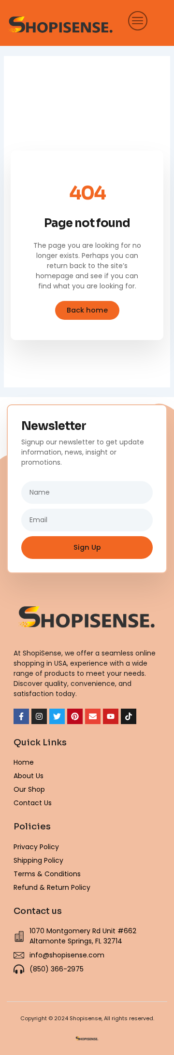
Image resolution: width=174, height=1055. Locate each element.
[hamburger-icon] (135, 20)
